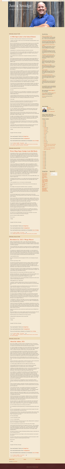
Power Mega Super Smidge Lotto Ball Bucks (23, 151)
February (45, 141)
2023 (44, 123)
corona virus (14, 144)
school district (21, 145)
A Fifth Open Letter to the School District (23, 37)
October (45, 130)
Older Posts (37, 459)
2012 (44, 162)
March (45, 140)
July (44, 134)
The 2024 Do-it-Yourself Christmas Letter (48, 54)
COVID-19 (21, 144)
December (45, 127)
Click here (43, 96)
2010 (44, 165)
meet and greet (20, 456)
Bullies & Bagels (51, 90)
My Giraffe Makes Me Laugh (44, 184)
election (28, 334)
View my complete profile (51, 111)
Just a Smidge (20, 5)
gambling (14, 233)
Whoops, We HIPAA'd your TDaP (47, 36)
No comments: (22, 232)
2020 (44, 151)
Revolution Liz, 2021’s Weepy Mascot (21, 239)
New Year (31, 334)
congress (14, 334)
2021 (44, 126)
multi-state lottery (29, 233)
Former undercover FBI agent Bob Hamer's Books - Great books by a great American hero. (45, 190)
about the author (15, 456)
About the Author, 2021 (17, 341)
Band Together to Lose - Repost (46, 64)
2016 (44, 157)
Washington (16, 335)
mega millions (24, 233)
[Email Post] (26, 232)
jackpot (17, 233)
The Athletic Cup (44, 49)
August (45, 133)
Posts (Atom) (15, 461)
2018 (44, 154)
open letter (17, 145)
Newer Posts (11, 459)
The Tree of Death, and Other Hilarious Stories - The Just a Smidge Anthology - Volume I (45, 181)
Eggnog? (43, 59)
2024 (44, 122)
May (44, 137)
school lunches (26, 145)
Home (25, 459)
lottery (19, 233)
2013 (44, 161)
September (45, 131)
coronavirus (18, 144)
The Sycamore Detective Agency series (44, 177)
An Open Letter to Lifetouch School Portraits (48, 40)
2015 (44, 158)
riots (10, 335)
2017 (44, 155)
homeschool (31, 144)
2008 (44, 168)
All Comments (53, 174)
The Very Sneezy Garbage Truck (44, 175)
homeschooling (35, 144)
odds (33, 233)
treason (13, 335)
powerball (35, 233)
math (21, 233)
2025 (44, 120)
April (45, 138)
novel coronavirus (12, 145)
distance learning (26, 144)
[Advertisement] (27, 29)
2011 (44, 164)
